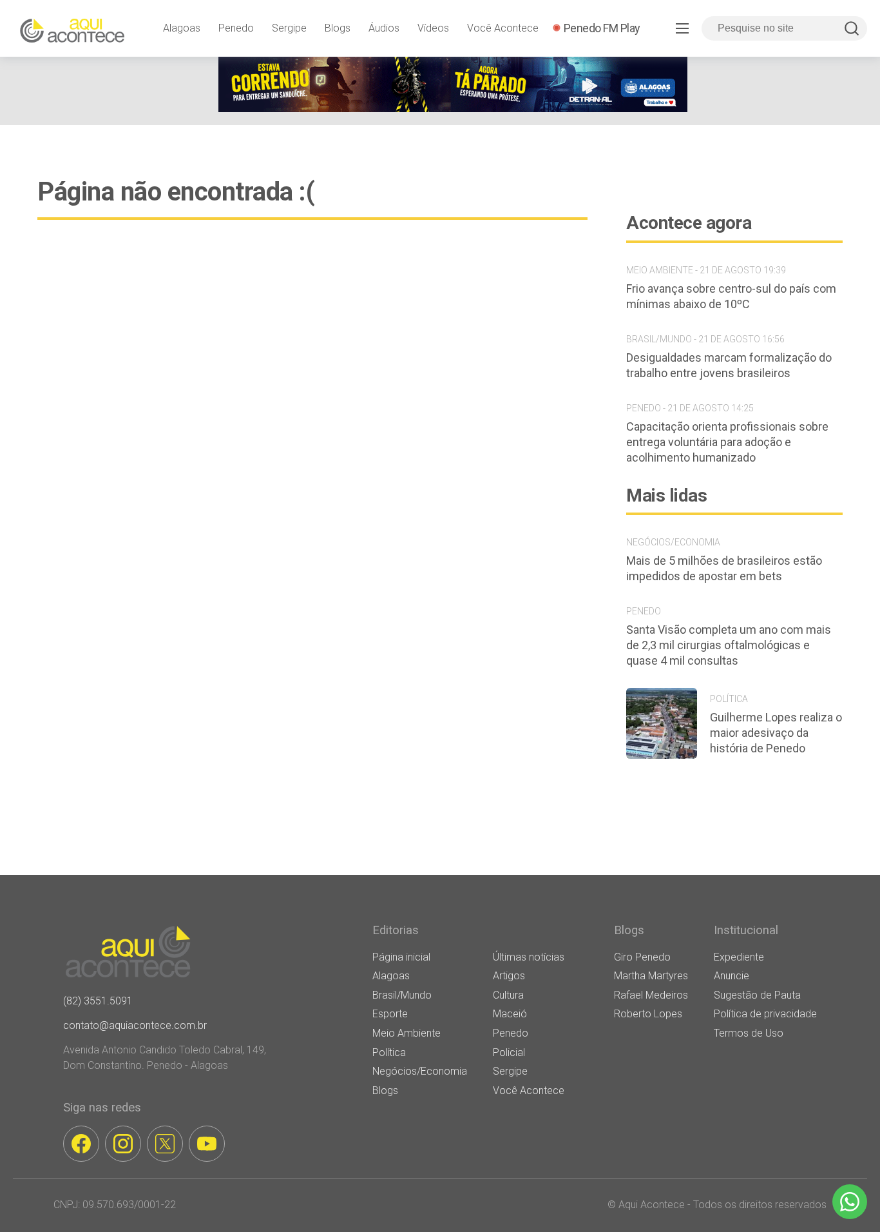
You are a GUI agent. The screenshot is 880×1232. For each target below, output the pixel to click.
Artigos (509, 976)
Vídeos (433, 28)
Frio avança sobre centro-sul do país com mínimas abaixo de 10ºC (731, 296)
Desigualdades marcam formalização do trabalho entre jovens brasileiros (729, 365)
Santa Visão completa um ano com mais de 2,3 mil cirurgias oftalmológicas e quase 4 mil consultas (728, 645)
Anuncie (731, 976)
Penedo (236, 28)
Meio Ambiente (406, 1033)
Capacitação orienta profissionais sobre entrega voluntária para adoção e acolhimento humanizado (727, 442)
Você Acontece (503, 28)
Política (389, 1052)
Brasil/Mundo (402, 995)
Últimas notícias (528, 957)
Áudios (383, 28)
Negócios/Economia (419, 1071)
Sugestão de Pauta (757, 995)
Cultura (508, 995)
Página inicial (401, 957)
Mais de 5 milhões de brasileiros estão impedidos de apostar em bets (724, 568)
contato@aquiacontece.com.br (135, 1025)
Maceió (510, 1014)
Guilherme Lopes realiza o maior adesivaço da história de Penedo (776, 732)
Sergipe (289, 28)
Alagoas (181, 28)
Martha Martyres (651, 976)
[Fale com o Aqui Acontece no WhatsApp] (849, 1201)
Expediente (739, 957)
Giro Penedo (642, 957)
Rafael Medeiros (651, 995)
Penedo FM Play (602, 28)
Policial (509, 1052)
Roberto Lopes (648, 1014)
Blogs (337, 28)
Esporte (390, 1014)
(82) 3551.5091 (98, 1001)
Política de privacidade (765, 1014)
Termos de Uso (748, 1033)
